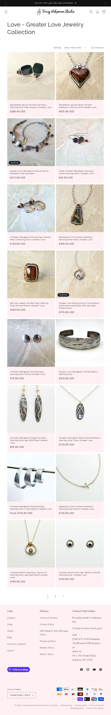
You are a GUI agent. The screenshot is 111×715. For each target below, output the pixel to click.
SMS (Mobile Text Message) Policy (54, 632)
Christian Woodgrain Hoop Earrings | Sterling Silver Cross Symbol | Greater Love (31, 507)
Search (10, 650)
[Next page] (63, 596)
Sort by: (58, 47)
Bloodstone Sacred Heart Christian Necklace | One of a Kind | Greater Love (78, 106)
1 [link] (47, 596)
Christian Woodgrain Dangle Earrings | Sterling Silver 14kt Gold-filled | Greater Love (29, 440)
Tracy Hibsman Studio (31, 705)
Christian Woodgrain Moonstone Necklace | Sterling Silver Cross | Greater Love (79, 439)
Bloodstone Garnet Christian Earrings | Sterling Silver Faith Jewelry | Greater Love (30, 106)
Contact (11, 617)
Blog (9, 637)
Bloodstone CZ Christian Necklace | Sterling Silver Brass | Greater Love (76, 238)
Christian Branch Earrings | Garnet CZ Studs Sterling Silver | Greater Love (79, 573)
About (10, 630)
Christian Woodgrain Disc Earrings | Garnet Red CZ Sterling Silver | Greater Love (30, 238)
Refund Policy (47, 647)
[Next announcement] (105, 3)
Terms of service (97, 705)
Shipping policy (77, 708)
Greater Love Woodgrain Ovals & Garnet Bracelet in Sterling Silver (29, 172)
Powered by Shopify (49, 705)
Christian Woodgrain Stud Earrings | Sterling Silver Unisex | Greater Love (27, 373)
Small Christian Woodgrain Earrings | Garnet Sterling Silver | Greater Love (76, 172)
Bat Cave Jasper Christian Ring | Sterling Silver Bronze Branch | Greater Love (29, 304)
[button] (6, 12)
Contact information (95, 708)
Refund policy (66, 705)
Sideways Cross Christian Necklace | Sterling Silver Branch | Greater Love (76, 507)
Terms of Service (48, 617)
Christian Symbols (16, 644)
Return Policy (47, 654)
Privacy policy (81, 705)
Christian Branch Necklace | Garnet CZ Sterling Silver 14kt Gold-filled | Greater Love (29, 575)
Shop (9, 624)
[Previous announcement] (5, 3)
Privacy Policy (47, 624)
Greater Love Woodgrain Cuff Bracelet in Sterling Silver (78, 373)
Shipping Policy (48, 641)
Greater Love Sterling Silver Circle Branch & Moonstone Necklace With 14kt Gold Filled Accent (79, 305)
